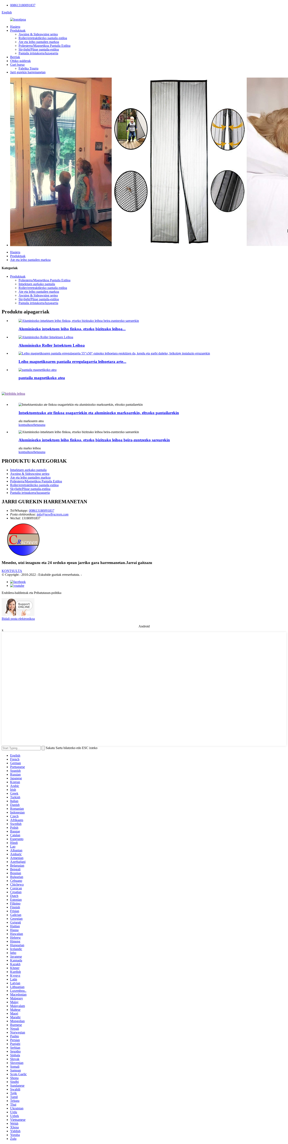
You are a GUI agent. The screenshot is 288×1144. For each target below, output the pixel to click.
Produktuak (18, 30)
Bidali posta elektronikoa (18, 618)
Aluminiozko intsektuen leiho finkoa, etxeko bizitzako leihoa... (72, 329)
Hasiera (15, 26)
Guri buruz (17, 64)
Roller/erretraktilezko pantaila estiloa (43, 38)
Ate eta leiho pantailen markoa (39, 42)
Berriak (15, 57)
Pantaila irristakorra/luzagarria (38, 53)
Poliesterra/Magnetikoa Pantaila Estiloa (44, 45)
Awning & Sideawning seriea (38, 34)
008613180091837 (22, 5)
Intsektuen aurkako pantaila (37, 284)
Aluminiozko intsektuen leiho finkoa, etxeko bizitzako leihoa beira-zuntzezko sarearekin (94, 440)
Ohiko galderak (20, 61)
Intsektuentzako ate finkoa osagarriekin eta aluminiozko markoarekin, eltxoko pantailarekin (99, 413)
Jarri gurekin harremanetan (28, 72)
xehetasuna (38, 425)
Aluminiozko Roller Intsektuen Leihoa (52, 345)
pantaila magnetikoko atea (42, 378)
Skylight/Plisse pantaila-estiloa (39, 49)
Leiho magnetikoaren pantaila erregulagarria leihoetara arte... (72, 361)
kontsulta (25, 425)
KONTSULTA (12, 571)
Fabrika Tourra (28, 68)
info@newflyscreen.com (53, 514)
